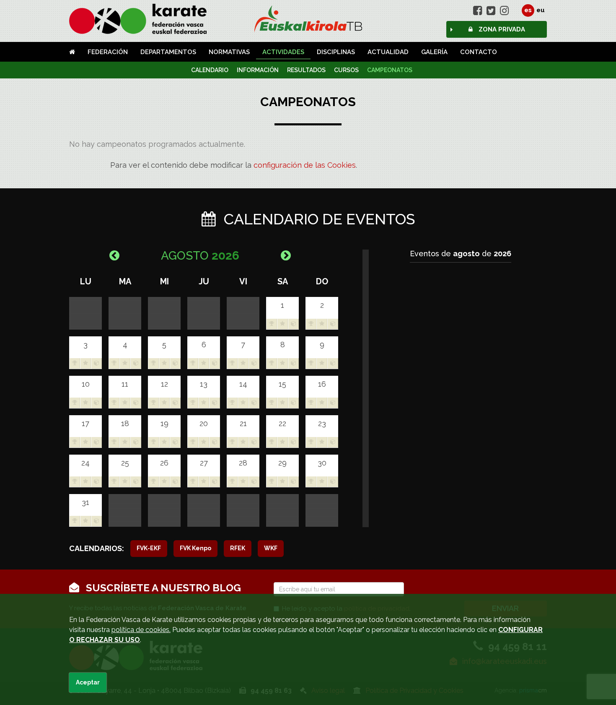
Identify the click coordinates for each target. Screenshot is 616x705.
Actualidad (388, 52)
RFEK (237, 548)
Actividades (283, 52)
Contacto (478, 52)
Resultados (306, 70)
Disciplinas (336, 52)
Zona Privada (501, 29)
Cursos (346, 70)
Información (258, 70)
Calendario (209, 70)
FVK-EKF (149, 548)
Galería (434, 52)
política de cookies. (141, 630)
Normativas (229, 52)
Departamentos (168, 52)
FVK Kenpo (195, 548)
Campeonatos (389, 70)
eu (540, 10)
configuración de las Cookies (305, 165)
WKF (270, 548)
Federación (108, 52)
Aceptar (88, 682)
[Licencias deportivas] (308, 19)
